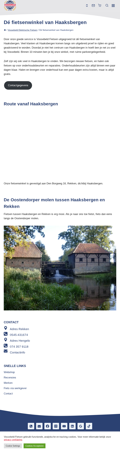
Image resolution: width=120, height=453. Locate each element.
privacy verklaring (13, 439)
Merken (8, 382)
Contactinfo (17, 352)
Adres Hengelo (20, 340)
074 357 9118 (19, 346)
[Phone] (31, 426)
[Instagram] (56, 426)
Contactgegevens (18, 85)
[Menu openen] (113, 5)
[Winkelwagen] (99, 5)
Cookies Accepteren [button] (34, 446)
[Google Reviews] (81, 426)
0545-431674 (19, 334)
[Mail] (93, 5)
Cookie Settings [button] (13, 446)
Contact (8, 393)
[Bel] (87, 5)
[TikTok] (89, 426)
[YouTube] (64, 426)
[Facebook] (47, 426)
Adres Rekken (19, 329)
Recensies (10, 377)
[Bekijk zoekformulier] (105, 5)
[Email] (39, 426)
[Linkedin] (72, 426)
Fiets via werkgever (15, 388)
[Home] (5, 30)
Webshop (9, 372)
